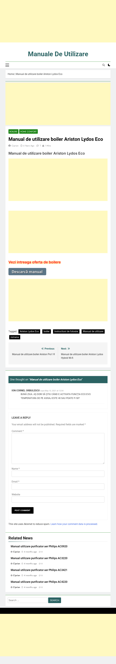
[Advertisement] (58, 21)
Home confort (28, 131)
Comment (18, 431)
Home (11, 74)
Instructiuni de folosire (66, 331)
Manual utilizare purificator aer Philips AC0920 (39, 546)
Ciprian (15, 145)
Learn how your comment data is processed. (74, 524)
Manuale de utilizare (58, 54)
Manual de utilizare (93, 331)
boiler (47, 331)
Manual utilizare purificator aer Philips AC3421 (39, 570)
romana (15, 337)
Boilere (13, 131)
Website (16, 494)
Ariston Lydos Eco (29, 331)
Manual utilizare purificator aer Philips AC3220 (39, 558)
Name (16, 468)
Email (15, 481)
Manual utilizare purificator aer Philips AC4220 (39, 581)
